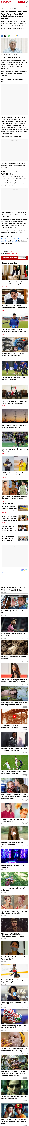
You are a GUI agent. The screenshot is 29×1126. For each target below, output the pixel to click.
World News (4, 286)
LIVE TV (22, 2)
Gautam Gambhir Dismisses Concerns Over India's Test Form (13, 378)
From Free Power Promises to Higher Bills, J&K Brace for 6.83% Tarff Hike (15, 426)
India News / (8, 6)
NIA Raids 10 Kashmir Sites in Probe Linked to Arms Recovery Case (13, 354)
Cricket (3, 334)
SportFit (3, 453)
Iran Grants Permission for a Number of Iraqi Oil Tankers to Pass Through (14, 402)
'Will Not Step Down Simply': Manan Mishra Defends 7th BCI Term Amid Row (14, 307)
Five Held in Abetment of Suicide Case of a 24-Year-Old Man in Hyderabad (9, 509)
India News (3, 33)
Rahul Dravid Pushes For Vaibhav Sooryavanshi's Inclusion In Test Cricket (14, 331)
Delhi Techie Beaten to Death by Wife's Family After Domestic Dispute (13, 474)
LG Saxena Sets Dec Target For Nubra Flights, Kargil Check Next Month (8, 539)
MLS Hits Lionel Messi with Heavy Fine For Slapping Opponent (15, 450)
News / (2, 6)
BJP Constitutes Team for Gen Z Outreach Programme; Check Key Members (14, 498)
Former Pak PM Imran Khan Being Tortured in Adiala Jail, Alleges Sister (13, 283)
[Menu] (27, 2)
